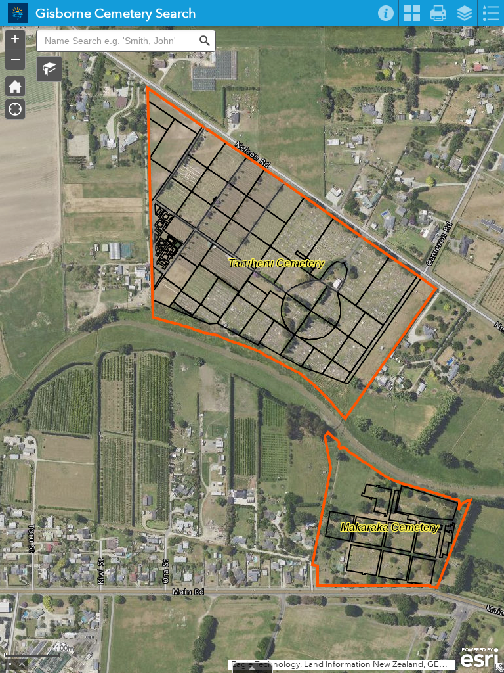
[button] (49, 69)
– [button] (15, 58)
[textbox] (115, 41)
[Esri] (479, 658)
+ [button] (15, 38)
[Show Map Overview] (499, 667)
